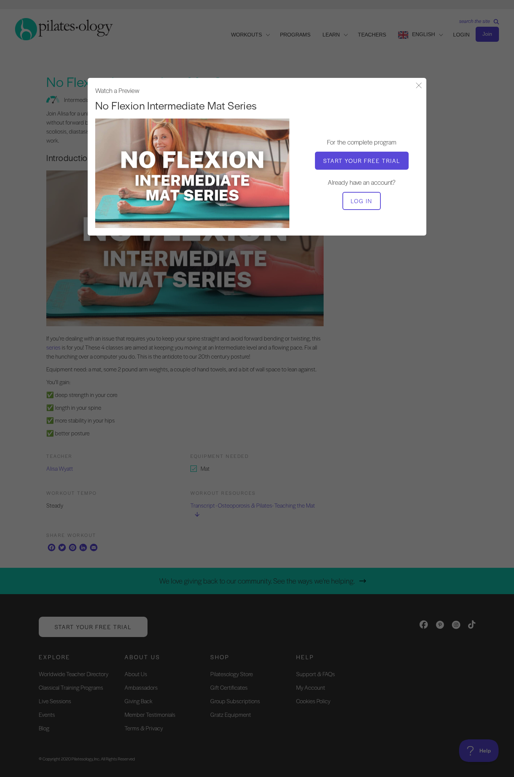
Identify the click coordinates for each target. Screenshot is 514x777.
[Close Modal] (419, 86)
